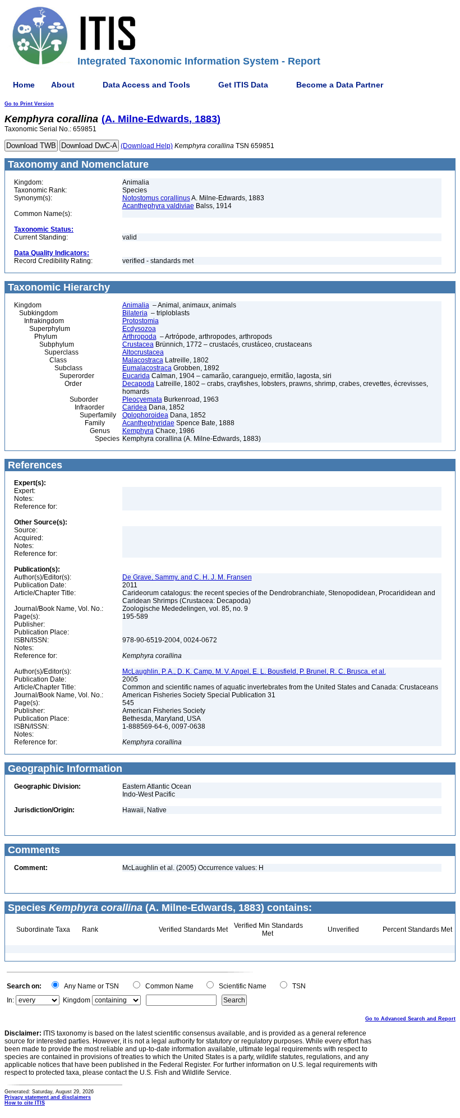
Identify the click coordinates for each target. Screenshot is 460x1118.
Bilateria (135, 313)
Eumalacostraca (147, 368)
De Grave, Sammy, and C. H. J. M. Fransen (187, 577)
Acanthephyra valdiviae (158, 206)
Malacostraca (142, 360)
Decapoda (138, 384)
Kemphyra (138, 431)
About (63, 84)
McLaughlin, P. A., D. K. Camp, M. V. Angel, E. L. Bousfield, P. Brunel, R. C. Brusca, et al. (254, 671)
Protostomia (140, 321)
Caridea (134, 407)
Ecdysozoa (139, 329)
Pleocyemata (142, 399)
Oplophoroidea (145, 415)
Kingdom (76, 1000)
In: (10, 1000)
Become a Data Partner (339, 84)
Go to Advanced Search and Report (410, 1019)
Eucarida (136, 376)
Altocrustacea (143, 352)
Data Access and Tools (146, 84)
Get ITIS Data (243, 84)
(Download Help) (147, 146)
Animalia (135, 305)
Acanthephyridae (148, 423)
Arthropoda (139, 337)
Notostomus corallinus (156, 198)
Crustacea (138, 344)
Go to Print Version (29, 104)
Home (24, 84)
